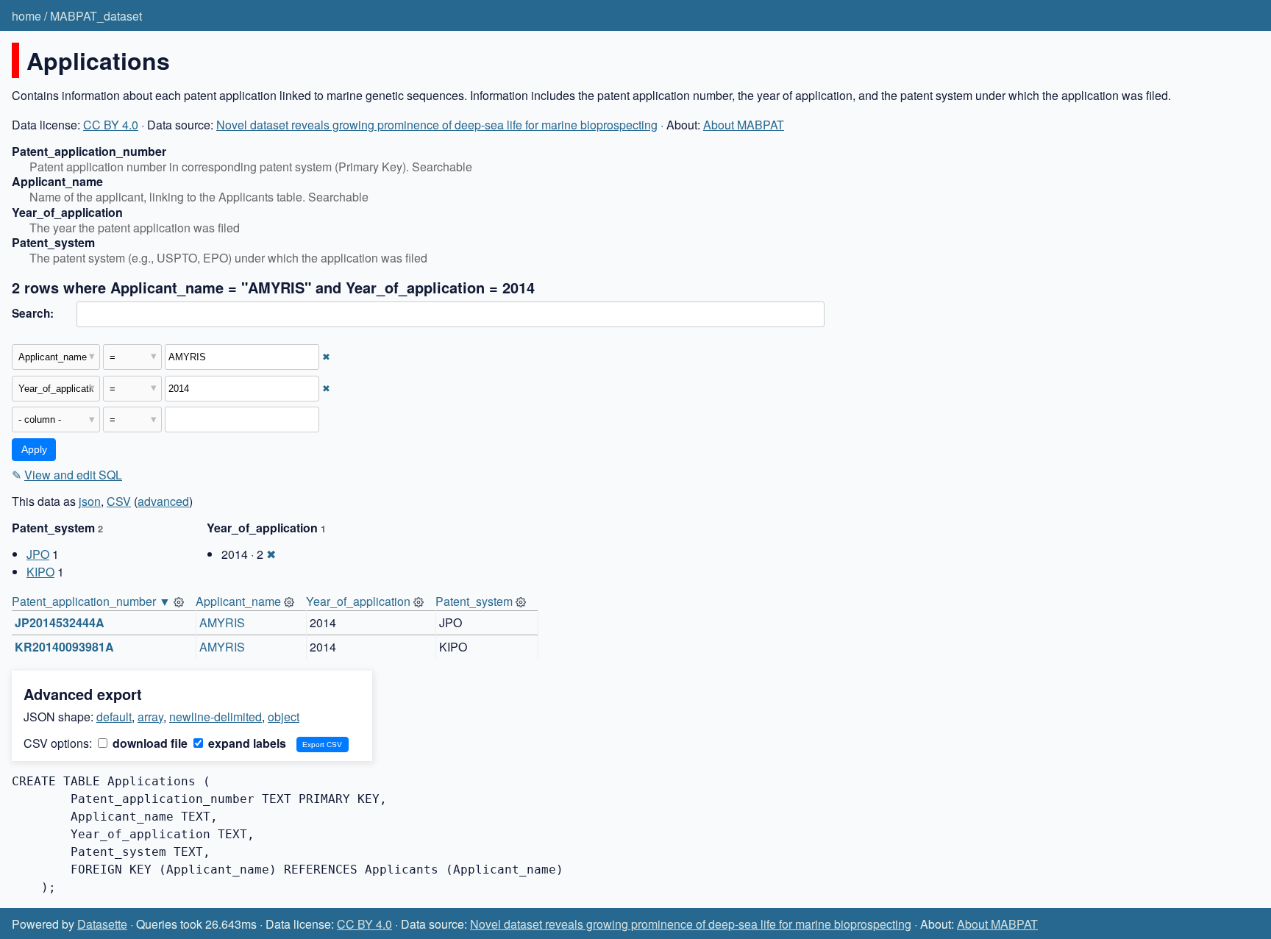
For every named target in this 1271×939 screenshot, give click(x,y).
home (26, 15)
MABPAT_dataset (96, 15)
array (150, 716)
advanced (163, 501)
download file (149, 743)
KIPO (40, 571)
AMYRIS (222, 622)
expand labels (245, 743)
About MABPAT (743, 124)
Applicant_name (238, 601)
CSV (119, 501)
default (114, 716)
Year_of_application (358, 601)
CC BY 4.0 (110, 124)
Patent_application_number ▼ (91, 601)
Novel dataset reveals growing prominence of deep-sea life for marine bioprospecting (437, 124)
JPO (37, 554)
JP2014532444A (59, 622)
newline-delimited (215, 716)
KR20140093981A (64, 646)
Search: (33, 313)
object (283, 716)
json (90, 501)
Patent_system (474, 601)
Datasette (102, 923)
